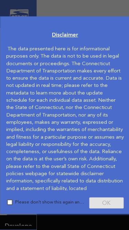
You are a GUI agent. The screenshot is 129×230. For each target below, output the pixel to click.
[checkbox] (10, 202)
